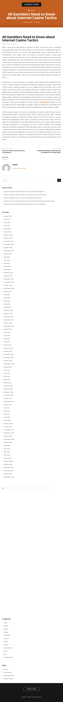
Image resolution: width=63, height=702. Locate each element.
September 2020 (9, 439)
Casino (4, 159)
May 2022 (7, 376)
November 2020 (9, 433)
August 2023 (7, 329)
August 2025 (7, 254)
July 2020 (7, 445)
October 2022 (8, 360)
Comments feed (9, 675)
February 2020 (8, 461)
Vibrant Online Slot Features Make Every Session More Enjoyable (24, 191)
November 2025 (9, 244)
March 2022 (7, 382)
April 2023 (7, 342)
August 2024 (7, 291)
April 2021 (7, 417)
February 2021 (8, 423)
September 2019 (9, 477)
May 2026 (7, 225)
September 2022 (9, 364)
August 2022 (7, 367)
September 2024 (9, 288)
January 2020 (8, 464)
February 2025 (8, 272)
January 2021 (8, 426)
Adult (5, 623)
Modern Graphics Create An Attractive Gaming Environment (23, 198)
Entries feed (7, 672)
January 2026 (8, 238)
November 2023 (9, 320)
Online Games (8, 648)
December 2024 (9, 279)
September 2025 (9, 250)
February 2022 (8, 386)
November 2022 (9, 357)
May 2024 (7, 301)
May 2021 (7, 414)
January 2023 (8, 351)
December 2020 (9, 430)
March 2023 (7, 345)
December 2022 (9, 354)
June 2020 (7, 448)
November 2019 (9, 470)
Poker (6, 651)
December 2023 (9, 316)
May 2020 (7, 452)
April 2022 (7, 379)
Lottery (6, 645)
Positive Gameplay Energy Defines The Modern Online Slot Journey (25, 195)
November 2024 (9, 282)
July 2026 (7, 219)
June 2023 (7, 335)
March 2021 (7, 420)
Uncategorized (8, 657)
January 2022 (8, 389)
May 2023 (7, 338)
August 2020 (8, 442)
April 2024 (7, 304)
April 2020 (7, 455)
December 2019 (8, 467)
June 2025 (7, 260)
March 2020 (7, 458)
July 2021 (7, 408)
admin (38, 22)
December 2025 (9, 241)
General (6, 638)
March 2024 (7, 307)
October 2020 (8, 436)
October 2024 (8, 285)
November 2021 (9, 395)
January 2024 (8, 313)
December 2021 (8, 392)
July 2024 (7, 294)
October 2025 (8, 247)
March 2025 (7, 269)
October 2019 (8, 474)
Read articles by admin (19, 168)
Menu (33, 11)
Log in (6, 669)
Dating (6, 632)
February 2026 (8, 235)
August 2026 (7, 216)
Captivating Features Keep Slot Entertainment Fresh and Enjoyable (25, 204)
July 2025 (7, 257)
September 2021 (9, 401)
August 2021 (7, 404)
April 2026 (7, 228)
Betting (6, 626)
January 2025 (8, 276)
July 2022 (7, 370)
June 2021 (7, 411)
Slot (5, 654)
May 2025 (7, 263)
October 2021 (8, 398)
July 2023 (7, 332)
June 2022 (7, 373)
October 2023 (8, 323)
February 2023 (8, 348)
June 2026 (7, 222)
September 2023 (9, 326)
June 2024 (7, 298)
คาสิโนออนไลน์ (44, 102)
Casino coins (31, 4)
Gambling (7, 635)
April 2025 (7, 266)
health (6, 641)
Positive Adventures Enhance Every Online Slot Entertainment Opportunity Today (29, 201)
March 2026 (7, 232)
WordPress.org (8, 678)
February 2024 (8, 310)
